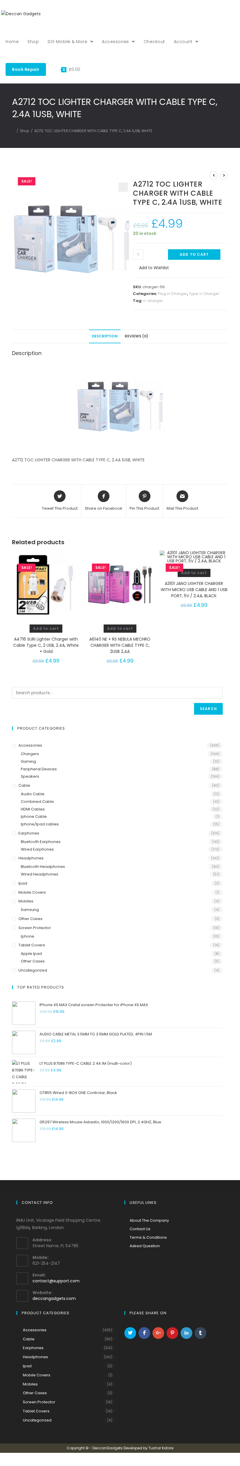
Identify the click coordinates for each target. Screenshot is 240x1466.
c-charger (153, 300)
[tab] (105, 336)
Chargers (30, 754)
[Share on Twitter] (130, 1333)
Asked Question (145, 1246)
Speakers (30, 776)
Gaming (28, 761)
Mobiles (25, 901)
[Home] (13, 131)
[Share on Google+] (158, 1333)
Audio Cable (32, 794)
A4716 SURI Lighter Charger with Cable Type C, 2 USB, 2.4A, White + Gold (46, 645)
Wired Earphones (37, 849)
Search (208, 708)
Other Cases (30, 918)
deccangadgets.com (54, 1298)
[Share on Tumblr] (200, 1333)
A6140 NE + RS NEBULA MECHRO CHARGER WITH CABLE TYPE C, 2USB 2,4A (119, 645)
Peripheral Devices (39, 769)
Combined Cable (37, 801)
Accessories (30, 745)
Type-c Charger (204, 293)
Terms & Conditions (148, 1237)
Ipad (22, 883)
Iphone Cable (34, 816)
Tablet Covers (31, 945)
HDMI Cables (33, 809)
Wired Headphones (39, 874)
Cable (24, 785)
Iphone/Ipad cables (40, 824)
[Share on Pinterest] (172, 1333)
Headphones (31, 858)
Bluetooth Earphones (41, 841)
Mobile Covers (32, 892)
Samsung (30, 909)
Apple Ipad (31, 953)
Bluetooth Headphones (43, 866)
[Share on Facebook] (144, 1333)
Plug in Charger (172, 293)
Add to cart (194, 254)
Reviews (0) (136, 336)
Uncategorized (32, 970)
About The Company (149, 1220)
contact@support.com (56, 1281)
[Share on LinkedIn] (186, 1333)
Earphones (28, 833)
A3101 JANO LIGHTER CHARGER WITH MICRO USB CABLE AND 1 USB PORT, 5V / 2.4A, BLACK (194, 590)
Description (105, 336)
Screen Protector (34, 928)
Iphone (27, 936)
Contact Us (140, 1229)
